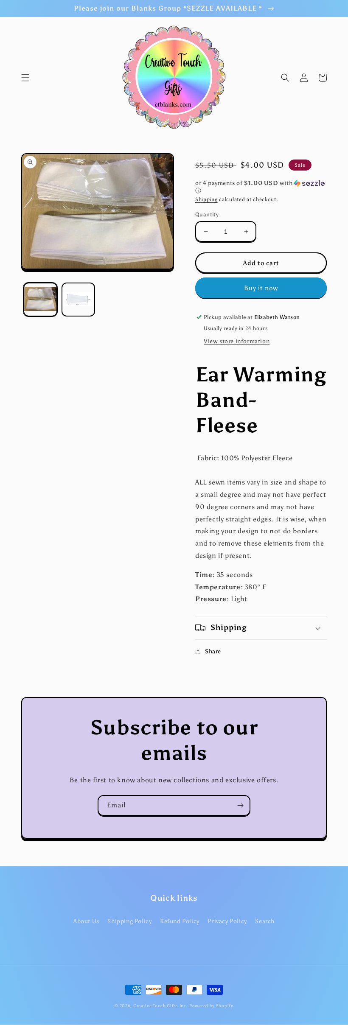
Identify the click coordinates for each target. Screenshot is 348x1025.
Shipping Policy (129, 921)
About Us (86, 921)
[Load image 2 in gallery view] (78, 299)
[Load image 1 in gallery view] (40, 299)
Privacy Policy (227, 921)
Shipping (206, 199)
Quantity (207, 214)
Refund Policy (179, 921)
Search (265, 921)
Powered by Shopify (211, 1005)
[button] (25, 77)
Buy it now (261, 288)
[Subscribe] (240, 805)
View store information (236, 341)
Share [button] (213, 651)
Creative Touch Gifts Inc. (160, 1005)
